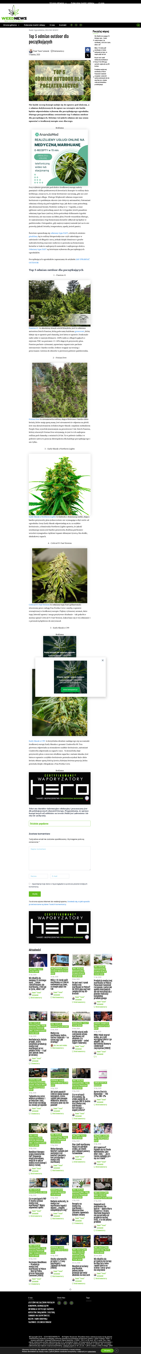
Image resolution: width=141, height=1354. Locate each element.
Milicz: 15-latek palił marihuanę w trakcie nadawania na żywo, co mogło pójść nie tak (101, 51)
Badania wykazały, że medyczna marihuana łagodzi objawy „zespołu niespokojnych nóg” (59, 1205)
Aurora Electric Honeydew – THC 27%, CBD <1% (101, 1094)
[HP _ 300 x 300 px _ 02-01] (59, 652)
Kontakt (62, 25)
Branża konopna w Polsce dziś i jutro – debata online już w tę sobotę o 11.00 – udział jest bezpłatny (38, 1325)
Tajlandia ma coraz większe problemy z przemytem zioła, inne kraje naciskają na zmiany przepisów (38, 1100)
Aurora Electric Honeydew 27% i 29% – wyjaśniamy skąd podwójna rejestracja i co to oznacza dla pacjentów (80, 1317)
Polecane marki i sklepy (82, 3)
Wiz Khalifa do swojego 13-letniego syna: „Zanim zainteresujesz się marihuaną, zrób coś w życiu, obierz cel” (103, 40)
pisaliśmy (33, 236)
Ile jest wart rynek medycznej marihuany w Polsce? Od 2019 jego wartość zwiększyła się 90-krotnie (102, 61)
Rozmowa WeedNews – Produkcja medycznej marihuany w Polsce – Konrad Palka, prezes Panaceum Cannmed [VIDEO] (37, 1269)
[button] (103, 660)
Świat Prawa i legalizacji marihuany (81, 1084)
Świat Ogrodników (36, 30)
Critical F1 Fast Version (39, 604)
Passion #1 (34, 328)
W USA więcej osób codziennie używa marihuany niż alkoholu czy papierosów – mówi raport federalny (80, 1037)
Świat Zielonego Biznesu (78, 972)
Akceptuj (107, 1351)
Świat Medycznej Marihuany (78, 970)
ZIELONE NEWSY (51, 30)
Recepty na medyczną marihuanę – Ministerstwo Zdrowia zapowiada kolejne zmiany (80, 1209)
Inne (30, 969)
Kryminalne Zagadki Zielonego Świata (59, 970)
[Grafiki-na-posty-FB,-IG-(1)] (60, 157)
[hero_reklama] (60, 788)
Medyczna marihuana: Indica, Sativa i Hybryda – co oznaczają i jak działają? (60, 1037)
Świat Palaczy (38, 969)
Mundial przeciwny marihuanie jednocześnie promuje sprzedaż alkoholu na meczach (81, 1270)
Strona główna (56, 3)
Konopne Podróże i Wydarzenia (35, 1302)
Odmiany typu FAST (38, 249)
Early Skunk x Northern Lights (42, 516)
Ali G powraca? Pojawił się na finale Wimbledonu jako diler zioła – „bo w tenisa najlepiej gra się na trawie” (102, 1153)
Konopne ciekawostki (101, 1023)
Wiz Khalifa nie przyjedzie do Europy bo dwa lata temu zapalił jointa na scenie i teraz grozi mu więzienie (102, 1264)
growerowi (79, 331)
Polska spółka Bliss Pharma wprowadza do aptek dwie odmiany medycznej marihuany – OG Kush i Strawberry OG (60, 1315)
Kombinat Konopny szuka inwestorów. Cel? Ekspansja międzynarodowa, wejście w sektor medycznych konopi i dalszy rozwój (38, 1158)
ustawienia (92, 1352)
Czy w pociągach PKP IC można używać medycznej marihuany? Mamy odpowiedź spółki (37, 1203)
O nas (101, 3)
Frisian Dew (34, 419)
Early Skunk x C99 (37, 741)
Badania (75, 1023)
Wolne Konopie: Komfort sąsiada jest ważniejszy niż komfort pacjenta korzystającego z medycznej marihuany (59, 1155)
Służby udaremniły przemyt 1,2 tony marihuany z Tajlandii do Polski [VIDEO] (59, 1263)
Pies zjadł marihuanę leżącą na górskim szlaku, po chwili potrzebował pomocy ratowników (81, 1149)
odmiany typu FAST (59, 233)
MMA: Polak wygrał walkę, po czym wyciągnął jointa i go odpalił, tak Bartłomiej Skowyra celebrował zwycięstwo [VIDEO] (103, 1042)
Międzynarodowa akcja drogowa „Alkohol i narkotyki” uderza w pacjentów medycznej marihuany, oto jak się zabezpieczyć (103, 1324)
